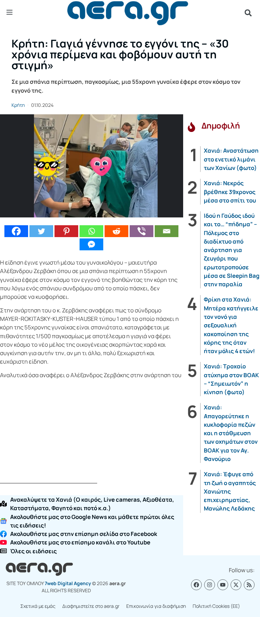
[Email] (166, 231)
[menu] (9, 12)
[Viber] (141, 231)
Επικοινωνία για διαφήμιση (156, 606)
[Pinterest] (66, 231)
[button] (248, 12)
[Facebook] (16, 231)
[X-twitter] (236, 584)
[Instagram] (209, 584)
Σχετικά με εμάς (38, 606)
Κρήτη (18, 105)
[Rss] (249, 584)
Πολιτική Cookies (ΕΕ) (216, 606)
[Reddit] (116, 231)
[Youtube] (222, 584)
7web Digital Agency (68, 583)
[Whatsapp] (91, 231)
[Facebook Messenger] (91, 244)
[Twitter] (41, 231)
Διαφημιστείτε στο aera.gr (91, 606)
